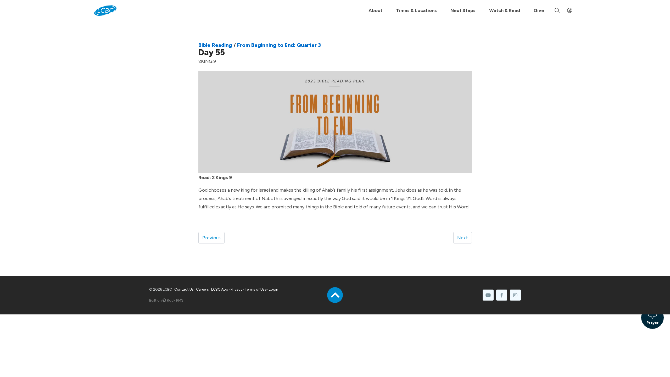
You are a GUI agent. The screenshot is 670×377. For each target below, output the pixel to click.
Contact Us (184, 289)
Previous (211, 238)
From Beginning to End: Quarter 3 (279, 45)
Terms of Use (255, 289)
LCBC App (219, 289)
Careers (202, 289)
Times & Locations (416, 10)
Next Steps (463, 10)
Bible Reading (215, 45)
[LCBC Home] (105, 10)
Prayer (652, 322)
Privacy (236, 289)
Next (462, 238)
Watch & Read (504, 10)
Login (273, 289)
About (375, 10)
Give (539, 10)
